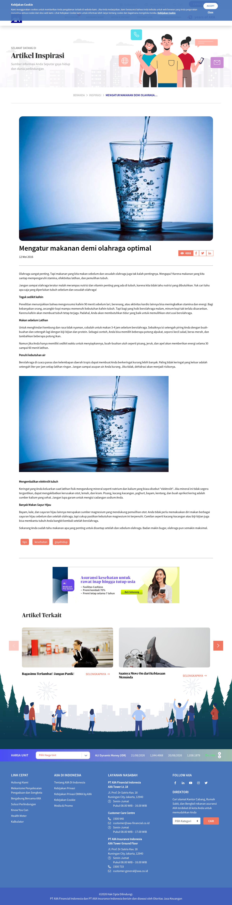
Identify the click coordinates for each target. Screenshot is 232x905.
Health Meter (19, 816)
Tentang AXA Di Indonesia (69, 782)
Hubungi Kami (19, 782)
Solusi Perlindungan (23, 804)
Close (210, 12)
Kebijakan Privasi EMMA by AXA (73, 794)
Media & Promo (63, 805)
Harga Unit (19, 755)
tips (24, 542)
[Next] (218, 646)
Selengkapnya (96, 674)
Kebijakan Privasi (64, 788)
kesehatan (41, 542)
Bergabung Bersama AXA (26, 798)
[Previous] (14, 646)
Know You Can (19, 810)
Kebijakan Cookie (167, 12)
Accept (210, 5)
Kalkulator (17, 821)
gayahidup (61, 542)
